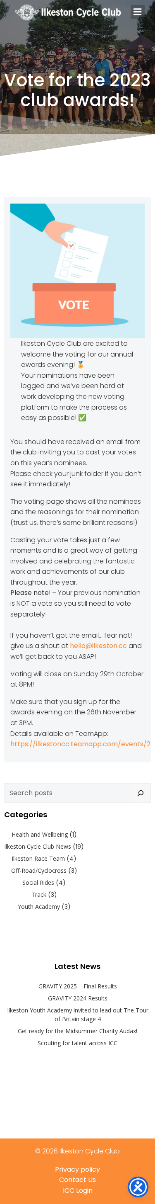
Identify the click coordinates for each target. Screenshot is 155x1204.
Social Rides (38, 882)
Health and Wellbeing (40, 834)
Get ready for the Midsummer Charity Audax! (77, 1031)
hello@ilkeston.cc (98, 646)
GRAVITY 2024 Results (77, 998)
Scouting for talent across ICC (77, 1043)
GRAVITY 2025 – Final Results (77, 986)
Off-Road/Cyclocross (39, 870)
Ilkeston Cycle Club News (37, 846)
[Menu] (138, 12)
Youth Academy (39, 906)
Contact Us (77, 1180)
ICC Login (78, 1190)
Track (38, 894)
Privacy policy (77, 1169)
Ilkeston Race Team (38, 858)
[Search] (140, 793)
